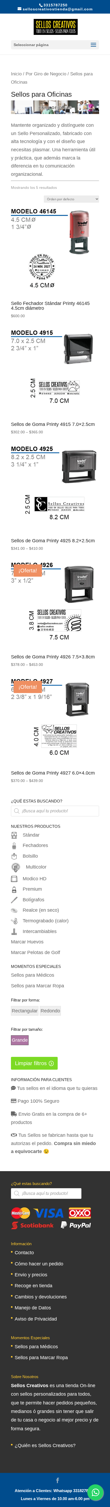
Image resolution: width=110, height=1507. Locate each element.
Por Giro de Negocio (46, 73)
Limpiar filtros (31, 1063)
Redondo (50, 1010)
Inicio (16, 73)
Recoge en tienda (33, 1285)
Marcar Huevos (27, 941)
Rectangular (25, 1010)
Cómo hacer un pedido (39, 1263)
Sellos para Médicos (32, 975)
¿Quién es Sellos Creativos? (45, 1445)
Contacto (24, 1252)
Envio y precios (31, 1274)
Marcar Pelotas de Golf (35, 952)
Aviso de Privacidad (36, 1319)
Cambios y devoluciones (41, 1297)
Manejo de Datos (33, 1307)
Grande (20, 1040)
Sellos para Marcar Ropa (37, 985)
